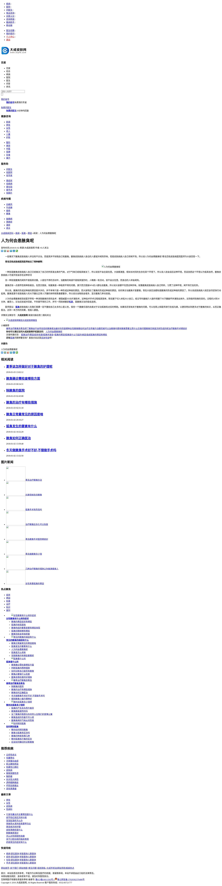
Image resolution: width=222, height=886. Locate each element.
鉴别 (8, 610)
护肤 (8, 137)
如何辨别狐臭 (12, 726)
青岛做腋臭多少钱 (33, 554)
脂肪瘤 (9, 776)
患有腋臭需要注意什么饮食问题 (131, 328)
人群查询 (32, 854)
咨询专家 (45, 338)
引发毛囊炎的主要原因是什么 (19, 814)
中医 (8, 149)
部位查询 (15, 854)
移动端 (9, 25)
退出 (8, 40)
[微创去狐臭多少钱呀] (21, 702)
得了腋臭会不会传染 (34, 328)
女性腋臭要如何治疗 (79, 328)
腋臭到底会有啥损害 (20, 634)
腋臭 (8, 214)
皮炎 (8, 228)
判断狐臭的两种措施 (20, 668)
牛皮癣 (9, 207)
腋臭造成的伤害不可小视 (22, 717)
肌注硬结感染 (12, 764)
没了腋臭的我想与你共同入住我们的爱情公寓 (31, 714)
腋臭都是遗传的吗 (19, 711)
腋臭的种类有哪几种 (20, 736)
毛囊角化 (10, 758)
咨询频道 (10, 19)
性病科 (9, 809)
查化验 (9, 187)
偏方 (8, 158)
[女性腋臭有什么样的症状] (23, 615)
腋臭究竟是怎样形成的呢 (157, 328)
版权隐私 (42, 868)
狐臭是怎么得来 (18, 652)
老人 (8, 131)
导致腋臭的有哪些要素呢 (22, 656)
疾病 (8, 4)
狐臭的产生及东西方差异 (22, 708)
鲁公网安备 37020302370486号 (71, 879)
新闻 (8, 122)
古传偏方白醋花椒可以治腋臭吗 (102, 328)
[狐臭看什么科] (18, 659)
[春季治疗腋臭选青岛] (21, 680)
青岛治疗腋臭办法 (33, 480)
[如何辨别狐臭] (18, 723)
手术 (8, 863)
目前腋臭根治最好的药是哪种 (56, 328)
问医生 (9, 10)
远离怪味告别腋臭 (33, 495)
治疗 (8, 604)
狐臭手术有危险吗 (33, 510)
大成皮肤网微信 (30, 320)
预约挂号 (5, 99)
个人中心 (10, 37)
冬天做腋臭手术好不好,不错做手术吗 (31, 450)
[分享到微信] (17, 251)
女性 (8, 128)
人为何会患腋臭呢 (54, 332)
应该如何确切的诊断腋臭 (22, 742)
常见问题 (32, 868)
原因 (30, 233)
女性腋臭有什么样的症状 (17, 618)
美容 (8, 146)
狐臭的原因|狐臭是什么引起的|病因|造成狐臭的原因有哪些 (80, 335)
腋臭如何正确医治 (18, 438)
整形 (8, 142)
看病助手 (10, 22)
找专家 (9, 175)
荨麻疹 (9, 222)
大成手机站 (52, 868)
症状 (8, 595)
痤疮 (8, 211)
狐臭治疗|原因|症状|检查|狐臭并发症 (37, 335)
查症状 (9, 181)
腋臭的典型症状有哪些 (21, 622)
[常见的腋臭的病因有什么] (23, 637)
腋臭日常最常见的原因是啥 (24, 414)
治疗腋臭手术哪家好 (178, 328)
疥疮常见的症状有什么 (16, 842)
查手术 (9, 190)
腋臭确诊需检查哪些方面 (23, 378)
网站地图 (23, 868)
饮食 (8, 155)
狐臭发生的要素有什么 (21, 426)
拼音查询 (24, 854)
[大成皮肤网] (14, 55)
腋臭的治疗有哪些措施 (21, 402)
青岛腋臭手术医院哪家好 (36, 539)
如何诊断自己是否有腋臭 (22, 671)
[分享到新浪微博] (8, 251)
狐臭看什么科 (12, 662)
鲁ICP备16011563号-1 (45, 879)
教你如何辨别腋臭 (19, 730)
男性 (8, 125)
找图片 (9, 193)
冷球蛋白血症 (12, 761)
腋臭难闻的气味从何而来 (22, 720)
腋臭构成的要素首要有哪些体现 (25, 628)
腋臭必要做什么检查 (20, 674)
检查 (8, 601)
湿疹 (8, 225)
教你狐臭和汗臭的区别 (21, 739)
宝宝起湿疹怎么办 (14, 821)
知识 (8, 607)
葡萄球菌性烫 (12, 773)
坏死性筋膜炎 (12, 786)
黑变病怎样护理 (13, 827)
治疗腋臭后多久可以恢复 (36, 524)
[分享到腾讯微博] (11, 251)
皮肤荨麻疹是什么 (14, 830)
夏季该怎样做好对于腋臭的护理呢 (29, 366)
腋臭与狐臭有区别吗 (20, 733)
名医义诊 (10, 16)
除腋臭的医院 (15, 390)
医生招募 (10, 30)
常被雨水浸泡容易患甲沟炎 (18, 824)
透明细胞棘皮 (12, 782)
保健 (8, 152)
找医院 (9, 172)
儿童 (8, 134)
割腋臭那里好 (12, 833)
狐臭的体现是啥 (18, 625)
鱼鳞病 (9, 219)
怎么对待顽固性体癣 (15, 836)
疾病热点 (70, 868)
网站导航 (61, 868)
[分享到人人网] (14, 251)
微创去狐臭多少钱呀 (15, 705)
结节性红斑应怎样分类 (16, 817)
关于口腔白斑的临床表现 (17, 839)
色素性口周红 (12, 767)
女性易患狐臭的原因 (34, 583)
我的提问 (10, 34)
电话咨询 (10, 13)
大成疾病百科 (7, 233)
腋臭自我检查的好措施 (21, 677)
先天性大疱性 (12, 779)
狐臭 (24, 233)
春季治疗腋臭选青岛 (15, 328)
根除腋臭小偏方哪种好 (21, 699)
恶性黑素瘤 (11, 789)
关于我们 (14, 868)
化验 (8, 860)
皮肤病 (9, 770)
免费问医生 (6, 107)
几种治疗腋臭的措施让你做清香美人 (41, 569)
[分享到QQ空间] (5, 251)
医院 (8, 7)
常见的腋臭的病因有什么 (17, 640)
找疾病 (9, 184)
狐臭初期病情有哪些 (20, 631)
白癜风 (9, 204)
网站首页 (5, 868)
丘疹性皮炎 (11, 755)
